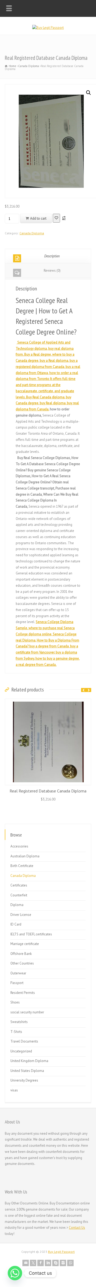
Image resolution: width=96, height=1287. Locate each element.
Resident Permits (22, 992)
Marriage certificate (24, 944)
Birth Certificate (21, 866)
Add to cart (38, 218)
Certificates (18, 885)
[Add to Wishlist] (56, 218)
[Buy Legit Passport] (48, 27)
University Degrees (24, 1080)
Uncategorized (21, 1051)
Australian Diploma (24, 856)
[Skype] (55, 1263)
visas (14, 1090)
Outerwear (18, 973)
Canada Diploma (28, 66)
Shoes (15, 1002)
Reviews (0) (52, 270)
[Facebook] (40, 1263)
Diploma (16, 905)
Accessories (19, 846)
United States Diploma (27, 1070)
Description (52, 256)
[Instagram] (63, 1263)
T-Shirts (16, 1031)
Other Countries (22, 963)
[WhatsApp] (70, 1263)
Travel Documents (24, 1041)
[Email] (25, 1263)
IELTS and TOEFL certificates (31, 934)
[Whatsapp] (15, 1273)
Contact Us (77, 1227)
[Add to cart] (48, 701)
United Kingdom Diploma (29, 1061)
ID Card (15, 924)
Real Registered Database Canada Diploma (48, 791)
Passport (16, 983)
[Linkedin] (48, 1263)
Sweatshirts (19, 1022)
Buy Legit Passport (61, 1252)
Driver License (20, 914)
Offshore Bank (21, 953)
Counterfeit (18, 895)
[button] (88, 93)
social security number (27, 1012)
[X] (33, 1263)
